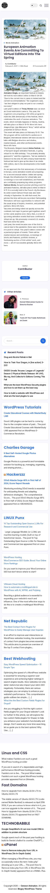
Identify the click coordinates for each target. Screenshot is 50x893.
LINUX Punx (14, 517)
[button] (34, 5)
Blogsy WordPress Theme (30, 889)
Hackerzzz (16, 474)
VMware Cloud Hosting (14, 584)
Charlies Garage (19, 447)
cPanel (10, 844)
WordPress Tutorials (22, 407)
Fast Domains (14, 785)
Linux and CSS (14, 753)
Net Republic (15, 621)
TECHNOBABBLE (16, 823)
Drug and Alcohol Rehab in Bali (18, 357)
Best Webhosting (19, 658)
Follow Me (25, 278)
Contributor (11, 64)
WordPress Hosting (13, 557)
